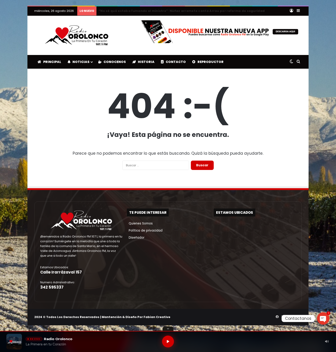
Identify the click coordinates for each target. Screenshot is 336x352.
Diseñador (135, 237)
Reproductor (209, 62)
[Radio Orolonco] (76, 35)
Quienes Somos (140, 223)
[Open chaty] (323, 318)
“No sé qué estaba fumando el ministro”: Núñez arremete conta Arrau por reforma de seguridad (182, 11)
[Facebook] (277, 317)
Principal (51, 62)
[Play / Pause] (168, 341)
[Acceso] (291, 11)
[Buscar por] (298, 62)
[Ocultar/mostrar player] (168, 328)
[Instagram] (288, 317)
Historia (145, 62)
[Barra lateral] (298, 11)
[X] (282, 317)
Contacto (175, 62)
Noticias (79, 62)
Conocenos (113, 62)
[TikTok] (293, 317)
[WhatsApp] (299, 317)
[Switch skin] (291, 62)
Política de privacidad (145, 230)
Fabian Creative (157, 317)
